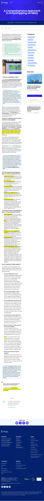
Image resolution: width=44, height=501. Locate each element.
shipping (15, 233)
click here (23, 494)
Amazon (10, 141)
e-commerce (18, 182)
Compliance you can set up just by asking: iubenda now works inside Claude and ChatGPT (34, 109)
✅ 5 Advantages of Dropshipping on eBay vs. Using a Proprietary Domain (12, 48)
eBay (10, 109)
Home (9, 22)
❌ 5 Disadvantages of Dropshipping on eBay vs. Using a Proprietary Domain (12, 52)
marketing (6, 185)
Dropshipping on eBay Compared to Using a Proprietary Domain (12, 46)
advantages (13, 90)
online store (10, 147)
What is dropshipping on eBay (11, 44)
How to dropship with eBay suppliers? (13, 54)
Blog (12, 22)
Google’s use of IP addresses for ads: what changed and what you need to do (34, 87)
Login (39, 2)
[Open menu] (41, 2)
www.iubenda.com (11, 407)
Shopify (10, 145)
